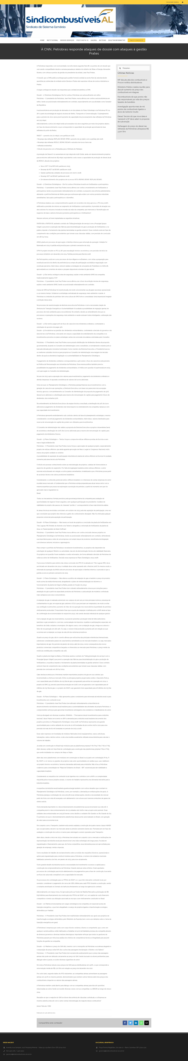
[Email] (146, 1023)
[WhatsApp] (141, 1023)
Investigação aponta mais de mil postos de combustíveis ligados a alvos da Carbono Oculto (132, 109)
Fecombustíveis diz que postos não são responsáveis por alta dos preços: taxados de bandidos (133, 99)
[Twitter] (130, 1023)
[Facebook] (125, 1023)
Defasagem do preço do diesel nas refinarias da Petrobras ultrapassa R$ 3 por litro (133, 129)
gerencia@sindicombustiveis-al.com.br (19, 1054)
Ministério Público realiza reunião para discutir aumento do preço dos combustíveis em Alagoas (134, 89)
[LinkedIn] (136, 1023)
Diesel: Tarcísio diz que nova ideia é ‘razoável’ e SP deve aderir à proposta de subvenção (133, 119)
